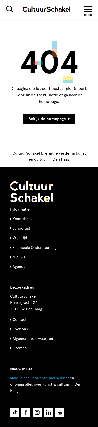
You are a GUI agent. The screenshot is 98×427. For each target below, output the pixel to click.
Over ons (20, 329)
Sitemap (20, 348)
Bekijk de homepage (47, 118)
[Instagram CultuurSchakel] (37, 412)
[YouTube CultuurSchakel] (59, 412)
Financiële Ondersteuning (35, 247)
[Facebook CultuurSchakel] (25, 412)
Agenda (19, 266)
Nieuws (19, 257)
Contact (20, 319)
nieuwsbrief (39, 378)
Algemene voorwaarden (33, 338)
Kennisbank (23, 219)
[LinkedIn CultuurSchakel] (48, 412)
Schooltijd (21, 228)
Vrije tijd (20, 238)
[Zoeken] (9, 9)
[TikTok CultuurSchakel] (14, 412)
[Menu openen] (88, 9)
